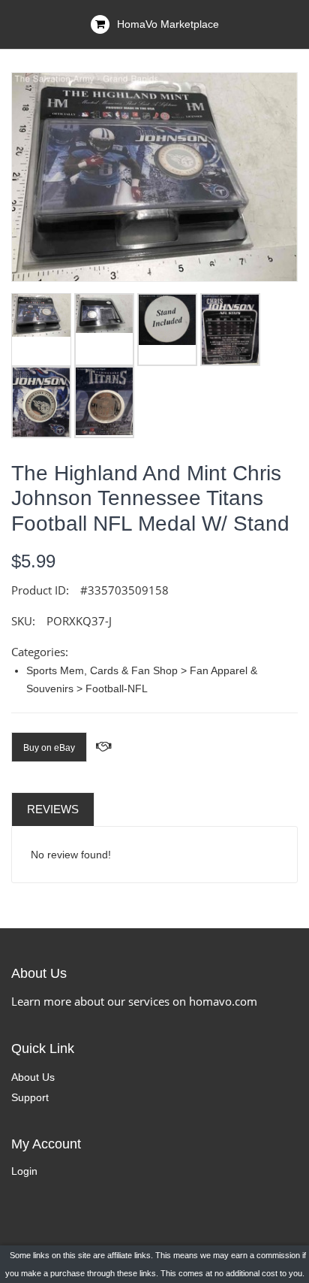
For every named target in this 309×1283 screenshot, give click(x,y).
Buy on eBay (49, 748)
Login (24, 1171)
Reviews (53, 809)
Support (30, 1097)
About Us (33, 1077)
